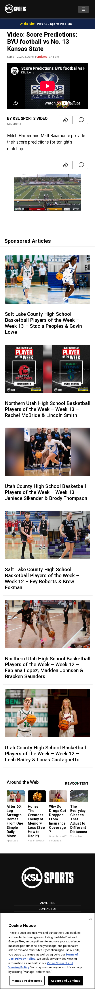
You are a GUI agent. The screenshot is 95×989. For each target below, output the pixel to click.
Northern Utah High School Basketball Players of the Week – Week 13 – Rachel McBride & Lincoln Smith (47, 409)
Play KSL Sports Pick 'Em (54, 24)
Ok (90, 918)
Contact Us (48, 908)
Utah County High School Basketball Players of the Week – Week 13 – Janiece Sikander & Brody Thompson (46, 492)
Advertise (47, 902)
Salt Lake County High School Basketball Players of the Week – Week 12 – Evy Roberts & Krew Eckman (42, 578)
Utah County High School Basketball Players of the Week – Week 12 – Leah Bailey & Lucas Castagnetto (45, 753)
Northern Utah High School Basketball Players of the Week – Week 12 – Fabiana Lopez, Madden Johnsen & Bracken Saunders (47, 667)
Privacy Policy (25, 958)
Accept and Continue (65, 980)
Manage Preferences (27, 980)
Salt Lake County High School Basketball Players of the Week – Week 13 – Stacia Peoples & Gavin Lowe (43, 323)
